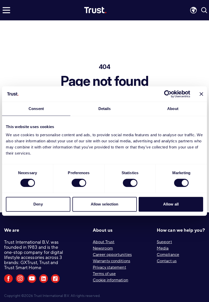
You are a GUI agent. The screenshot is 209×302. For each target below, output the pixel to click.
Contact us (167, 261)
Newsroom (103, 248)
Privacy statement (109, 267)
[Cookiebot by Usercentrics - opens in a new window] (168, 94)
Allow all (171, 204)
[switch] (79, 183)
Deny (38, 204)
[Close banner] (201, 94)
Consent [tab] (36, 108)
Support (164, 242)
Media (163, 248)
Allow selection (105, 204)
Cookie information (110, 280)
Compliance (168, 254)
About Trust (103, 242)
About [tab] (172, 108)
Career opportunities (112, 254)
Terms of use (104, 274)
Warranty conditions (111, 261)
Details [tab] (104, 108)
